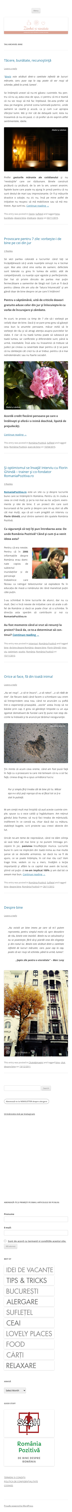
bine (57, 213)
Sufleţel (39, 213)
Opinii (31, 213)
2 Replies (8, 251)
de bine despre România (21, 647)
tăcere (40, 217)
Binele (8, 76)
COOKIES (8, 1485)
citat (63, 1062)
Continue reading (37, 205)
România (30, 651)
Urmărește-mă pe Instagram (19, 1113)
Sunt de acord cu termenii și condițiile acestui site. (37, 1241)
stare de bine (34, 446)
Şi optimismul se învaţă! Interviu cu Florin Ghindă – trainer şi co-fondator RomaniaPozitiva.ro (35, 471)
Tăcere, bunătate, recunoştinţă (27, 60)
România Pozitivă (37, 442)
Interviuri (33, 643)
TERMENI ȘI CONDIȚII (14, 1477)
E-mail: (7, 1227)
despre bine (20, 217)
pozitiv (22, 651)
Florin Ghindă (54, 647)
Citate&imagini (36, 1062)
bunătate (8, 217)
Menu (36, 10)
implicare (31, 217)
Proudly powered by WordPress (18, 1505)
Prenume (9, 1214)
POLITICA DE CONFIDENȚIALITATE (21, 1481)
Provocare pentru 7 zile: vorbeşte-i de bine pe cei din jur (32, 240)
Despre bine (13, 907)
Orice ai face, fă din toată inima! (28, 676)
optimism (13, 651)
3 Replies (8, 483)
